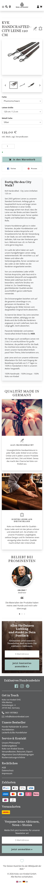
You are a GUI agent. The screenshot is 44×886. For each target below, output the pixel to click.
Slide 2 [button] (22, 614)
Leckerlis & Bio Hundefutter (14, 732)
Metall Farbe (7, 118)
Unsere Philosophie (11, 742)
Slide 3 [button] (24, 614)
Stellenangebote (9, 745)
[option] (13, 85)
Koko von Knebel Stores (13, 748)
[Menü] (3, 6)
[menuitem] (25, 881)
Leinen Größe (7, 107)
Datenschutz (8, 770)
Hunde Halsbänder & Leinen (15, 726)
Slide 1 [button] (19, 614)
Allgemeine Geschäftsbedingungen (18, 754)
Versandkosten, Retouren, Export (17, 751)
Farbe (4, 97)
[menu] (22, 881)
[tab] (19, 614)
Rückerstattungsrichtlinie (13, 757)
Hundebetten (8, 729)
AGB (4, 767)
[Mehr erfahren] (35, 28)
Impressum (7, 773)
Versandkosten (22, 136)
